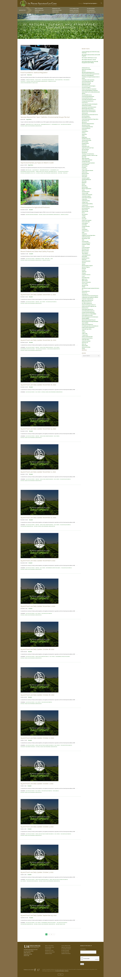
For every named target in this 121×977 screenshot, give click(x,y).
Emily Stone (29, 74)
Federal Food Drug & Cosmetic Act (89, 304)
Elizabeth (31, 209)
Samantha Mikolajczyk (86, 179)
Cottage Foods (85, 202)
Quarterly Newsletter (86, 261)
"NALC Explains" (85, 253)
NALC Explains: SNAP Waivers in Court (89, 57)
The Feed (84, 262)
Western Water (85, 345)
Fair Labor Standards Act (87, 303)
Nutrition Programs (86, 267)
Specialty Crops (85, 285)
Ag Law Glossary (65, 950)
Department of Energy (86, 82)
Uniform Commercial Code (87, 336)
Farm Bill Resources (66, 947)
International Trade (86, 238)
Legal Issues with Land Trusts (88, 147)
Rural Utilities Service (86, 117)
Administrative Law (30, 124)
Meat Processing (85, 250)
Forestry (83, 227)
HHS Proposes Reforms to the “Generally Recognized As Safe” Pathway (90, 62)
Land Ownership (85, 241)
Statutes (83, 286)
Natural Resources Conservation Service (90, 114)
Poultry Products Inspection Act (88, 327)
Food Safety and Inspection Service (28, 746)
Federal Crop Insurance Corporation (89, 89)
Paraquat (84, 273)
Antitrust (83, 132)
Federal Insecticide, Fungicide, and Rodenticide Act (46, 171)
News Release (84, 166)
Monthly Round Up (85, 258)
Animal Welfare (85, 131)
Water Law (84, 344)
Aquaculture (38, 79)
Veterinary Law (85, 342)
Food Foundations (59, 79)
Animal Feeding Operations (87, 126)
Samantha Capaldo (64, 214)
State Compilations (65, 945)
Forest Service (85, 102)
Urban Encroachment (86, 341)
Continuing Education (86, 255)
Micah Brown (84, 152)
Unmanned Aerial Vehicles (87, 338)
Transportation (85, 335)
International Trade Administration (89, 107)
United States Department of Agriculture (29, 82)
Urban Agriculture (85, 339)
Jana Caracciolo (85, 150)
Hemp (83, 232)
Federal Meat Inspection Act (87, 309)
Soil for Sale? (84, 169)
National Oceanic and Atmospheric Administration (37, 81)
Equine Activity (85, 209)
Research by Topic (49, 950)
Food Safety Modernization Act (88, 310)
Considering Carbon (86, 161)
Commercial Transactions (87, 194)
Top (60, 974)
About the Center (49, 945)
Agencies (37, 301)
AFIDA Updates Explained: (87, 159)
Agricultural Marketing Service (46, 347)
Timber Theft (84, 333)
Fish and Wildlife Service (66, 124)
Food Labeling (66, 79)
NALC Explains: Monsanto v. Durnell (89, 59)
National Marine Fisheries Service (88, 110)
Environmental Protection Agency (28, 171)
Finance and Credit (85, 221)
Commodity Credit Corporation (88, 79)
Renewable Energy (85, 277)
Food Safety (23, 81)
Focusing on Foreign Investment (88, 162)
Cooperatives (84, 199)
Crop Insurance (85, 205)
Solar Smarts (84, 176)
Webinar (83, 264)
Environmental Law (56, 124)
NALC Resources (85, 252)
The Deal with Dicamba (86, 140)
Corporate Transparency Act (87, 298)
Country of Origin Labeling (87, 203)
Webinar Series (55, 12)
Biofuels (83, 184)
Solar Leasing (84, 283)
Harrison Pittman (85, 149)
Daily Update (42, 301)
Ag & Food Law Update (30, 258)
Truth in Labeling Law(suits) (87, 170)
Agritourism (84, 122)
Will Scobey (84, 181)
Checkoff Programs (85, 191)
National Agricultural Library (88, 108)
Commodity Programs (86, 196)
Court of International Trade (87, 81)
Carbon (83, 190)
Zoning (83, 348)
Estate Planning (85, 211)
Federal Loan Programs (86, 220)
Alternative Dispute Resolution (88, 123)
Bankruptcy (84, 182)
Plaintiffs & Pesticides (86, 138)
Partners (37, 12)
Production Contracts (86, 274)
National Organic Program (87, 265)
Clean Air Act (84, 292)
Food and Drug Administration (48, 79)
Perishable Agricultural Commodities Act (90, 326)
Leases (83, 246)
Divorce (83, 212)
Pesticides (84, 268)
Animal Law (84, 129)
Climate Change (85, 193)
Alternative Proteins (30, 79)
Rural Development (86, 116)
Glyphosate (84, 271)
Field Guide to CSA (85, 146)
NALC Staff (84, 156)
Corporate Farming (86, 200)
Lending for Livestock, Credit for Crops (89, 155)
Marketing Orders (85, 249)
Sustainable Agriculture (86, 329)
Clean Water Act (85, 294)
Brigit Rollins (28, 119)
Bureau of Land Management (88, 75)
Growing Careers (85, 230)
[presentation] (89, 958)
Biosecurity (84, 185)
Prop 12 (83, 276)
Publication (84, 259)
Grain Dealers (84, 229)
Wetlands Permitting (86, 347)
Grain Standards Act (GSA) (87, 315)
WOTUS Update (85, 141)
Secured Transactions (86, 282)
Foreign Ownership (86, 226)
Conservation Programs (86, 197)
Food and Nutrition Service (66, 745)
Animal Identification (86, 128)
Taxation (83, 215)
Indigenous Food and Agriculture (88, 235)
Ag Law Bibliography (74, 12)
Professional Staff (39, 10)
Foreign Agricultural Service (87, 101)
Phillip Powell (84, 172)
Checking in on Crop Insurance (88, 153)
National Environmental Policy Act (88, 319)
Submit (82, 964)
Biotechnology (85, 187)
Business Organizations (86, 188)
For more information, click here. (62, 970)
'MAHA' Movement (85, 158)
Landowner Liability (86, 244)
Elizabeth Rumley (85, 143)
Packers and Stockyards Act (87, 324)
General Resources (91, 12)
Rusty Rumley (84, 175)
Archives (84, 353)
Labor (51, 258)
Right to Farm (84, 279)
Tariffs (83, 330)
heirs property (85, 214)
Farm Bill (83, 217)
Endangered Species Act (46, 124)
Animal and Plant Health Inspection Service (44, 745)
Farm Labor (47, 258)
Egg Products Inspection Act (87, 300)
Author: (83, 135)
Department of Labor (39, 258)
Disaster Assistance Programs (32, 214)
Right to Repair (85, 280)
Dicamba (83, 270)
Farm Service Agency (86, 87)
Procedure (84, 167)
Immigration (84, 233)
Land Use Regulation (86, 242)
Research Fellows (52, 81)
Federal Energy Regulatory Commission (90, 90)
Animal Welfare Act (86, 291)
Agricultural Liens (85, 120)
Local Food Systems (86, 247)
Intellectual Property (86, 236)
